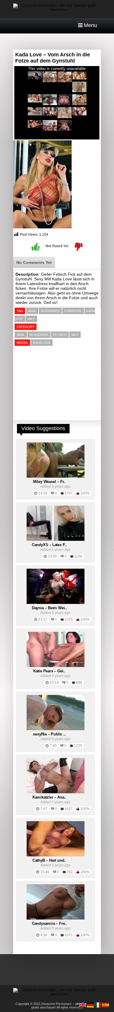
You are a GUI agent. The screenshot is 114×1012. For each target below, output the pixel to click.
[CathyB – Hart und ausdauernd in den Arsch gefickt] (55, 855)
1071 (69, 935)
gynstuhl (73, 311)
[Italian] (98, 1005)
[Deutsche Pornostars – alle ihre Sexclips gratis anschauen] (57, 10)
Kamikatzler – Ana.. (49, 797)
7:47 (43, 809)
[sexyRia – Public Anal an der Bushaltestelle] (55, 729)
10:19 (54, 683)
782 (70, 872)
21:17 (42, 619)
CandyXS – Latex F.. (49, 545)
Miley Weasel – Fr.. (49, 481)
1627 (69, 809)
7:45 (53, 746)
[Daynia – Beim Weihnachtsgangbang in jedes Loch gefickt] (55, 603)
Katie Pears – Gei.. (49, 671)
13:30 (52, 556)
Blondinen (39, 334)
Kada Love (42, 342)
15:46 (44, 872)
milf (31, 319)
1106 (78, 556)
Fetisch (60, 334)
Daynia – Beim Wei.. (49, 608)
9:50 (43, 935)
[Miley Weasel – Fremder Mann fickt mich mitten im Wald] (55, 476)
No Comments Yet (34, 262)
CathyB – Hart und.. (49, 860)
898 (79, 683)
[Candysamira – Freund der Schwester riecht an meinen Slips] (55, 918)
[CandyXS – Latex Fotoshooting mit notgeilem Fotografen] (55, 540)
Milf (75, 334)
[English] (83, 1005)
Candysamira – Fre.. (49, 923)
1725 (78, 746)
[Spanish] (106, 1005)
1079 (69, 619)
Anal (21, 334)
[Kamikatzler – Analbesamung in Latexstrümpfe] (55, 792)
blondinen (50, 311)
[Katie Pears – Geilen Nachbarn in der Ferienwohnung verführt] (55, 666)
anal (32, 311)
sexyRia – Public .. (49, 734)
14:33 (42, 493)
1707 (69, 493)
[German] (90, 1005)
